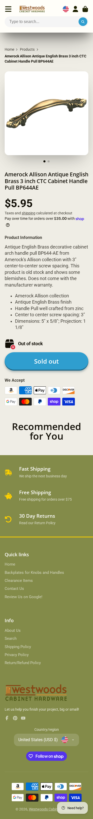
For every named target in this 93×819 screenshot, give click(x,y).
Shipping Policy (18, 646)
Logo (32, 9)
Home (9, 49)
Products (27, 49)
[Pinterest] (15, 718)
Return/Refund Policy (23, 662)
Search (11, 638)
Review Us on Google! (23, 597)
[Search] (83, 21)
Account (75, 9)
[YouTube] (23, 718)
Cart (85, 9)
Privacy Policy (17, 654)
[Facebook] (7, 718)
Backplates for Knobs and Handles (34, 572)
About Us (13, 630)
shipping (28, 213)
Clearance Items (19, 580)
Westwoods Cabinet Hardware (53, 809)
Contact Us (14, 588)
